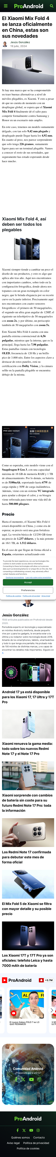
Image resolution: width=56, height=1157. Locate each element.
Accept (28, 582)
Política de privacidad (31, 596)
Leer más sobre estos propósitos (38, 577)
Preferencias (28, 590)
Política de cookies (13, 596)
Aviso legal (45, 596)
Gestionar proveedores (15, 577)
